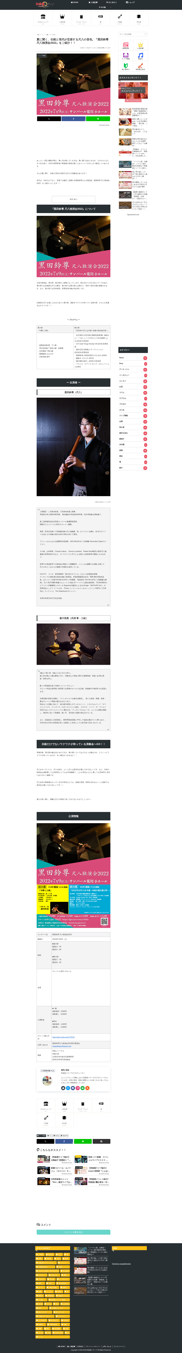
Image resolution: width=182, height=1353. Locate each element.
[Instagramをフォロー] (78, 1088)
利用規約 (80, 1346)
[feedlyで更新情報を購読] (82, 1088)
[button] (101, 1141)
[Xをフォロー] (68, 1088)
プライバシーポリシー (93, 1346)
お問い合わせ (106, 1346)
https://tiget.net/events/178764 (63, 1037)
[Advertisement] (55, 142)
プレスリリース (119, 1346)
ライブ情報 (42, 1135)
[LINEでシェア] (98, 118)
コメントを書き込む (73, 1232)
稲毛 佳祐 (65, 1070)
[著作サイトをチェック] (63, 1088)
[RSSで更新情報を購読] (87, 1088)
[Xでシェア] (49, 118)
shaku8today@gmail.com (61, 1046)
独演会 (57, 1135)
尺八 (50, 1135)
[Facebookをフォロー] (73, 1088)
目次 (71, 199)
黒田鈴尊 (65, 1135)
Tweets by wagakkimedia (121, 1264)
